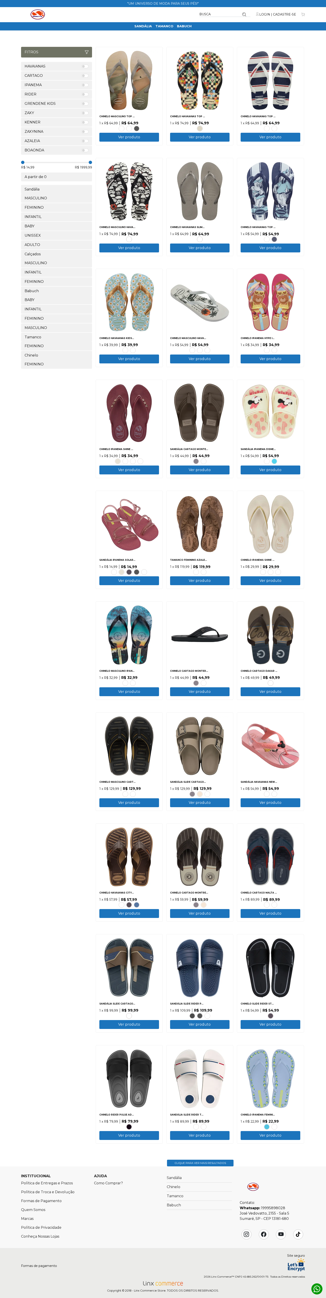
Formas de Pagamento (41, 1201)
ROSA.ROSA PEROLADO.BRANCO (114, 572)
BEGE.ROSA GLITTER (274, 350)
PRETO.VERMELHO (192, 1015)
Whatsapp (316, 1288)
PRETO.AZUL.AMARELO (132, 683)
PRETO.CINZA (199, 1015)
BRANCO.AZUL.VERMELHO (196, 1126)
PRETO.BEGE (263, 572)
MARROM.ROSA (132, 461)
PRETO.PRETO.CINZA (196, 461)
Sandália (143, 26)
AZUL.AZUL (207, 1015)
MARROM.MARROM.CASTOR (203, 683)
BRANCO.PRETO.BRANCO (129, 239)
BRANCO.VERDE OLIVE (192, 350)
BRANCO (129, 128)
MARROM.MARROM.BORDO (266, 904)
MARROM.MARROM (125, 794)
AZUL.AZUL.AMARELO (266, 1126)
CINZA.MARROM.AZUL (129, 1015)
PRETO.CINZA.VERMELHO (203, 1126)
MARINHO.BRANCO (274, 128)
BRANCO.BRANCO (144, 572)
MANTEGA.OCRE (278, 572)
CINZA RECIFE (199, 239)
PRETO (136, 128)
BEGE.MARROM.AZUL (270, 683)
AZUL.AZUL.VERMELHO (274, 461)
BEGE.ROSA (266, 239)
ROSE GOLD (121, 128)
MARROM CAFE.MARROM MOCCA (203, 572)
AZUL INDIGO (136, 904)
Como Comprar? (108, 1183)
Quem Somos (33, 1210)
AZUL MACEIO (132, 350)
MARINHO (274, 239)
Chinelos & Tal (37, 14)
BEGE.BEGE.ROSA (266, 461)
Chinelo (173, 1187)
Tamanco (164, 26)
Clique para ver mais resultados (200, 1163)
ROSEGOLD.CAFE (121, 904)
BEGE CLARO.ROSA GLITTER (266, 350)
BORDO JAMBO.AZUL (140, 461)
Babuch (184, 26)
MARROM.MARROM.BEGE (203, 461)
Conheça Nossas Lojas (40, 1236)
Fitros (31, 52)
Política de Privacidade (41, 1227)
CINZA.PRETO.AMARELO (132, 794)
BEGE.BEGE (199, 128)
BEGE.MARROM (199, 794)
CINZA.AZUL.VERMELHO (274, 904)
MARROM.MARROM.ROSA (274, 1126)
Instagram (246, 1234)
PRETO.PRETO (129, 572)
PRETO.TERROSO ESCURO (196, 572)
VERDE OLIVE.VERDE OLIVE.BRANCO (207, 350)
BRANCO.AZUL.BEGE (125, 683)
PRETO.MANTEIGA (125, 461)
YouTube (281, 1234)
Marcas (27, 1219)
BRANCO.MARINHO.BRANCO (266, 128)
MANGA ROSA (125, 350)
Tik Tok (298, 1234)
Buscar (244, 14)
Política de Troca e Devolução (48, 1192)
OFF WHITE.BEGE (270, 572)
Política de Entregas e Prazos (47, 1183)
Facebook (264, 1234)
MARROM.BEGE (207, 794)
